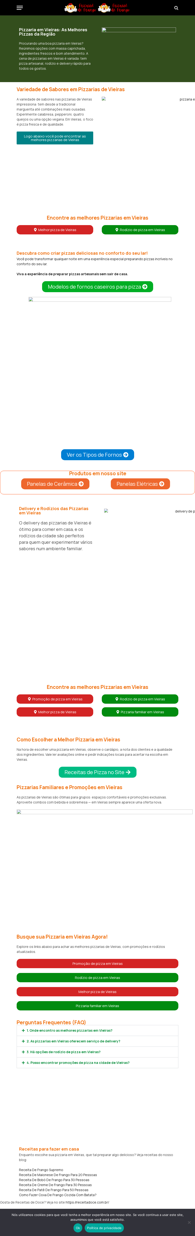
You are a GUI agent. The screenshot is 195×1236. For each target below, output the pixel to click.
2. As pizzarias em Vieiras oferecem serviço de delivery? (73, 1041)
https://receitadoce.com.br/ (87, 1202)
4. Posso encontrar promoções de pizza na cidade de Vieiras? (78, 1062)
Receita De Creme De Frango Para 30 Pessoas (55, 1185)
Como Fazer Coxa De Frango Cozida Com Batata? (58, 1195)
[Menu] (20, 7)
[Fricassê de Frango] (97, 8)
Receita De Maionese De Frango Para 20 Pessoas (58, 1175)
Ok (78, 1228)
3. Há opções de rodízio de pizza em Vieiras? (64, 1052)
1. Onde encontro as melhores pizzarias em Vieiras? (69, 1030)
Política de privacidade (104, 1228)
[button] (55, 138)
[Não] (189, 1222)
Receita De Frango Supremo (41, 1169)
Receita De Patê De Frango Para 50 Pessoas (53, 1190)
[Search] (175, 7)
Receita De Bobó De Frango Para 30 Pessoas (54, 1180)
